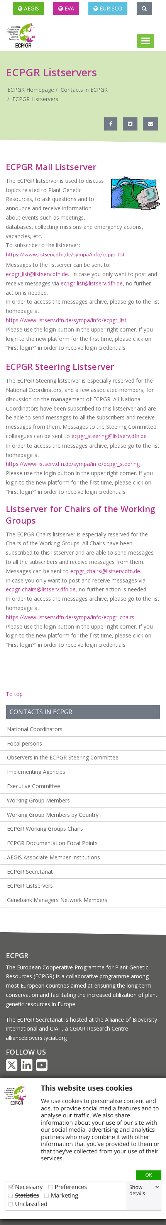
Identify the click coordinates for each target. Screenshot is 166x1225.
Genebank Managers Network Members (57, 900)
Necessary (29, 1187)
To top (14, 694)
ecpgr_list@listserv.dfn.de (92, 283)
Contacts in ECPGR (84, 89)
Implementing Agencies (36, 771)
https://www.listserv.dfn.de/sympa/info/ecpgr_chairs (70, 617)
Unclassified (31, 1204)
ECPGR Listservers (35, 99)
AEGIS (30, 8)
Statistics (27, 1195)
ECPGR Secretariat (30, 871)
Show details (137, 1190)
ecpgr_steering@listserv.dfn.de (109, 436)
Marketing (64, 1195)
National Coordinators (35, 729)
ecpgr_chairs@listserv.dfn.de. (106, 571)
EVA (68, 8)
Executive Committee (33, 786)
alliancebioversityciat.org (36, 1037)
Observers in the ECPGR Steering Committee (63, 757)
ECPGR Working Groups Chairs (45, 828)
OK (148, 1174)
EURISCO (110, 8)
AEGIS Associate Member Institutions (53, 857)
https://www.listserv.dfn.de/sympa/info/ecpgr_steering (73, 463)
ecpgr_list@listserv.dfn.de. (39, 274)
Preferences (71, 1187)
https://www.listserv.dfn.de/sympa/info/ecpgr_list (65, 255)
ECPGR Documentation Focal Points (52, 843)
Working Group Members (38, 800)
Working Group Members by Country (52, 814)
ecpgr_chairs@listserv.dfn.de (41, 589)
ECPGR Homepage (30, 89)
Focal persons (24, 743)
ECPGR (17, 955)
